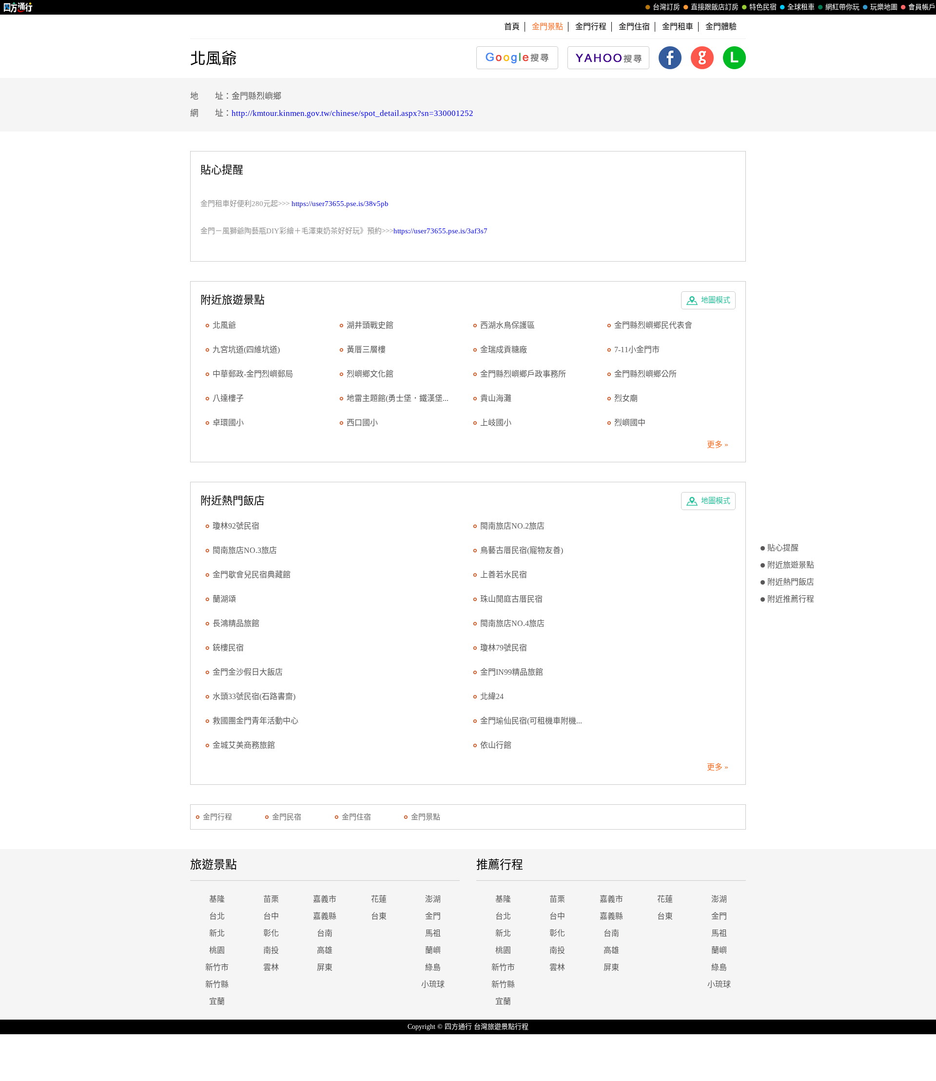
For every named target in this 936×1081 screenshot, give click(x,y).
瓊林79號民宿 (503, 648)
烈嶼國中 (629, 422)
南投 (271, 950)
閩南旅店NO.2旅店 (512, 526)
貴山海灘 (495, 398)
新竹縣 (217, 984)
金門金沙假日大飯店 (248, 672)
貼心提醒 (783, 548)
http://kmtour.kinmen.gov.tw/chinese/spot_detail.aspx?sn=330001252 (352, 113)
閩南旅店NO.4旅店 (512, 623)
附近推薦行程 (790, 599)
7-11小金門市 (637, 349)
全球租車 (801, 7)
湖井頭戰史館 (370, 325)
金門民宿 (286, 817)
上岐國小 (495, 422)
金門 (433, 916)
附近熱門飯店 (790, 582)
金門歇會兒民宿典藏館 (252, 574)
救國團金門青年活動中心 (255, 721)
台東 (379, 916)
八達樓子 (228, 398)
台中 (271, 916)
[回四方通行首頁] (18, 7)
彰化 (271, 933)
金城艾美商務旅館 (244, 745)
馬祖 (433, 933)
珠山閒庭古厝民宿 (511, 599)
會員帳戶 (922, 7)
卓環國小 (228, 422)
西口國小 (362, 422)
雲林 (271, 967)
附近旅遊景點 (790, 565)
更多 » (717, 444)
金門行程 (590, 26)
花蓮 (379, 899)
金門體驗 (721, 26)
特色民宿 (763, 7)
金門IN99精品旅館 (511, 672)
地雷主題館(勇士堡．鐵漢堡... (397, 398)
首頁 (512, 26)
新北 (217, 933)
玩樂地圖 (883, 7)
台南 (324, 933)
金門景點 (425, 817)
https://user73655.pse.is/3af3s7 (440, 231)
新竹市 (217, 967)
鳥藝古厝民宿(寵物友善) (521, 550)
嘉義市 (324, 899)
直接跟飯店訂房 (715, 7)
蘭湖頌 (224, 599)
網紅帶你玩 (842, 7)
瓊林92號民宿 (236, 526)
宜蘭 (217, 1001)
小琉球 (433, 984)
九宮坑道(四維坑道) (246, 349)
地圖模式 (715, 300)
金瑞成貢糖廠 (503, 349)
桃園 (217, 950)
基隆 (217, 899)
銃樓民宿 (228, 648)
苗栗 (271, 899)
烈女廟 (626, 398)
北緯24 (492, 696)
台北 (217, 916)
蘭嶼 (433, 950)
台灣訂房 (666, 7)
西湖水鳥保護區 (507, 325)
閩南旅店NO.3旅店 (245, 550)
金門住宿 (634, 26)
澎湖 (433, 899)
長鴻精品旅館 (236, 623)
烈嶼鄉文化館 (370, 374)
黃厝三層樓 (366, 349)
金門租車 (677, 26)
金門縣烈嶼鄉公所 (645, 374)
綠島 (433, 967)
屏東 (324, 967)
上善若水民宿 (503, 574)
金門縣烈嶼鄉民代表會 (653, 325)
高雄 (324, 950)
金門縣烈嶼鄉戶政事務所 (523, 374)
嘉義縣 (324, 916)
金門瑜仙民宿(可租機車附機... (531, 721)
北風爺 (224, 325)
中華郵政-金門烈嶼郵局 (253, 374)
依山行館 (495, 745)
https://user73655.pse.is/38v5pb (340, 204)
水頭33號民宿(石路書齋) (254, 696)
